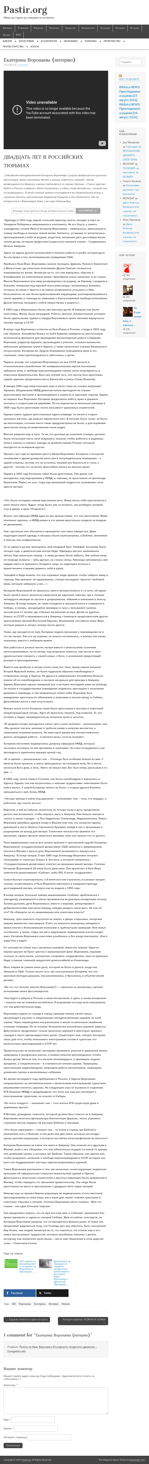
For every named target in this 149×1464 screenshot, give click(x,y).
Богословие (26, 41)
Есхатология (49, 41)
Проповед (54, 28)
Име (7, 1419)
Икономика (71, 41)
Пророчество (112, 41)
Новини (66, 1304)
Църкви (6, 34)
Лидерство (70, 28)
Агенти (34, 46)
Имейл (8, 1428)
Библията (7, 28)
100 (18, 34)
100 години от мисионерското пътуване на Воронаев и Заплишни (27, 1266)
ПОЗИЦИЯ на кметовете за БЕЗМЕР (131, 172)
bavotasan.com (137, 1460)
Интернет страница (15, 1437)
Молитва (120, 28)
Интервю (53, 1304)
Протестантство (13, 46)
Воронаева (25, 1304)
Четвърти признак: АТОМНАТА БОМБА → (84, 1321)
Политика (91, 41)
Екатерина (39, 1304)
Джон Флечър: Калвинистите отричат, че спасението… (131, 233)
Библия (7, 41)
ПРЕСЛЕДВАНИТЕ (129, 79)
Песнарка (105, 28)
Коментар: (11, 1385)
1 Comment (22, 64)
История (134, 28)
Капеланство (88, 28)
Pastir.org (25, 9)
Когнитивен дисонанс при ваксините (131, 189)
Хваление (38, 28)
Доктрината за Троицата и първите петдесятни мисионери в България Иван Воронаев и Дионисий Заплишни (62, 1273)
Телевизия (23, 28)
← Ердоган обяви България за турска (27, 1319)
